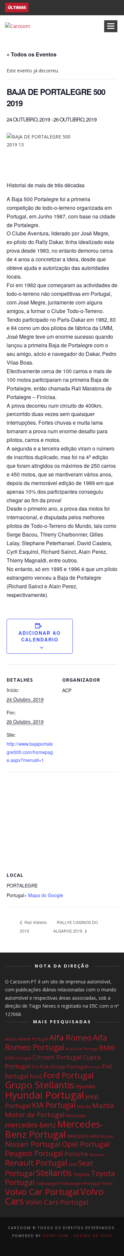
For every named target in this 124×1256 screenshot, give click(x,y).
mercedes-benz (30, 1125)
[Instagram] (62, 1245)
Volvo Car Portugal (42, 1192)
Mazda (84, 1106)
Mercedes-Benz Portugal (54, 1129)
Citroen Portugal (57, 1057)
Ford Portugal (68, 1075)
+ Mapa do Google (43, 895)
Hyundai (85, 1086)
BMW (107, 1047)
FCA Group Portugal (63, 1066)
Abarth (11, 1039)
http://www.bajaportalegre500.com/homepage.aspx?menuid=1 (30, 751)
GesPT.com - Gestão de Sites (77, 1235)
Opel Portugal (86, 1144)
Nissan (106, 1136)
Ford (36, 1076)
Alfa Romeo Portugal (56, 1042)
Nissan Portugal (33, 1144)
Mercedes (76, 1116)
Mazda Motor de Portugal (59, 1110)
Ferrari (95, 1066)
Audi (69, 1048)
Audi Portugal (86, 1049)
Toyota (81, 1174)
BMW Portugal (18, 1057)
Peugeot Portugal (34, 1153)
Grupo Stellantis (39, 1084)
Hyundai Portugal (44, 1095)
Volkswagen (47, 1183)
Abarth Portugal (33, 1039)
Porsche (76, 1153)
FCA (35, 1066)
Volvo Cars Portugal (56, 1202)
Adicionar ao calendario (40, 636)
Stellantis (54, 1173)
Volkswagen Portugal (80, 1183)
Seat (72, 1164)
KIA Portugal (54, 1105)
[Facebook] (51, 1245)
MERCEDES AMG (83, 1136)
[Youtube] (72, 1245)
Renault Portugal (36, 1162)
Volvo (107, 1183)
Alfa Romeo (70, 1037)
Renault (96, 1154)
